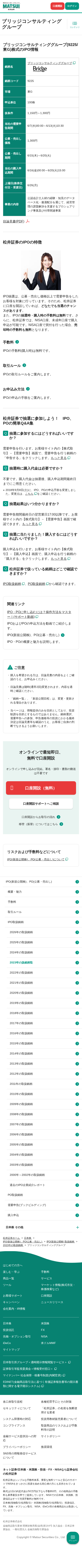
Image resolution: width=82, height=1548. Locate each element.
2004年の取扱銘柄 (21, 1154)
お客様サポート (12, 1295)
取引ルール (12, 366)
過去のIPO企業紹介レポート (27, 1185)
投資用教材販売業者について (59, 1419)
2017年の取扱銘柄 (21, 1023)
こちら (29, 493)
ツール (7, 1284)
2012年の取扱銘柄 (21, 1073)
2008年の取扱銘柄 (21, 1114)
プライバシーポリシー (17, 1446)
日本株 (7, 1323)
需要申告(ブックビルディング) (27, 1205)
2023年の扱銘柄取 (21, 962)
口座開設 (57, 6)
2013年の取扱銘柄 (21, 1063)
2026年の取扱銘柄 (21, 932)
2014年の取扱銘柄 (21, 1053)
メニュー (73, 1540)
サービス (46, 1278)
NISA (44, 1336)
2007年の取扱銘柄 (21, 1124)
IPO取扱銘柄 (12, 584)
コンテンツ (75, 27)
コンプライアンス (14, 1425)
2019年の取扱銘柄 (21, 1003)
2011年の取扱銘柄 (21, 1083)
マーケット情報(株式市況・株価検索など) (58, 1287)
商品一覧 (8, 1278)
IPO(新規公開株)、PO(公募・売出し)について (35, 859)
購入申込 (13, 1215)
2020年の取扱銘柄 (21, 992)
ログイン (72, 6)
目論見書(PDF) (13, 221)
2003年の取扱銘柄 (21, 1164)
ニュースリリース (52, 1302)
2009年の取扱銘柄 (21, 1104)
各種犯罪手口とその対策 (56, 1401)
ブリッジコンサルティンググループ (49, 63)
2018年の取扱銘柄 (21, 1013)
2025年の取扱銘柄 (21, 942)
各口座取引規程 (12, 1401)
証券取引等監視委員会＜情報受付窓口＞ (28, 1368)
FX (43, 1329)
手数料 (8, 342)
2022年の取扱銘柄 (21, 972)
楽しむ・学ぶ (11, 1271)
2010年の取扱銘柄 (21, 1094)
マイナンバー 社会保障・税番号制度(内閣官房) (32, 1375)
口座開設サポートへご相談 (41, 803)
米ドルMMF (48, 1343)
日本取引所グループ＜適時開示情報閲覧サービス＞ (35, 1362)
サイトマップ (11, 1349)
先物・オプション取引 (17, 1336)
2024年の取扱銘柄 (21, 952)
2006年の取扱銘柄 (21, 1134)
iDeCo (7, 1343)
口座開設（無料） (41, 788)
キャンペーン (11, 1302)
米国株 (45, 1323)
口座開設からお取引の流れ (38, 817)
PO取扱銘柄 (36, 584)
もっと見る (59, 458)
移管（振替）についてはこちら (38, 824)
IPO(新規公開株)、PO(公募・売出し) (33, 635)
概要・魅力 (15, 891)
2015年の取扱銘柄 (21, 1043)
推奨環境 (46, 1446)
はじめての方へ (12, 1265)
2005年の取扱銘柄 (21, 1144)
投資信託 (8, 1329)
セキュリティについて (17, 1408)
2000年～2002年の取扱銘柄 (27, 1174)
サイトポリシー (51, 1436)
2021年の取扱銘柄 (21, 982)
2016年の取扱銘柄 (21, 1033)
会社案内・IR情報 (14, 1308)
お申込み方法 (13, 389)
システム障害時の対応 (17, 1419)
